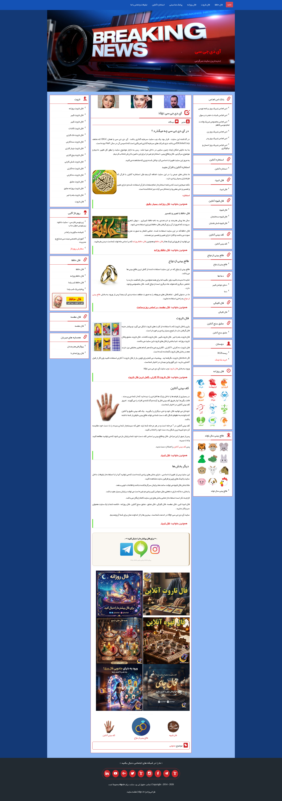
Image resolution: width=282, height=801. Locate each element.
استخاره (186, 195)
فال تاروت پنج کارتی (75, 155)
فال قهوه (223, 210)
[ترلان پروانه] (141, 102)
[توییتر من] (132, 773)
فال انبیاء (223, 189)
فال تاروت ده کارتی (75, 175)
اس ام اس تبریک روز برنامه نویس (212, 108)
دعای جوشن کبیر (219, 284)
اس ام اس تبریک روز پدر (216, 138)
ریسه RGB (222, 353)
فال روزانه (191, 4)
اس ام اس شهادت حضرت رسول (213, 115)
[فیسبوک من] (158, 773)
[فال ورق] (119, 688)
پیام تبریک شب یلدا (75, 289)
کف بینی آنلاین (179, 446)
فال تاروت (205, 4)
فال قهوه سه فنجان (219, 216)
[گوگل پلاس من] (124, 773)
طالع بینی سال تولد (219, 491)
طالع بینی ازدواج (220, 264)
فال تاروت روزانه (76, 108)
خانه (229, 4)
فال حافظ (219, 4)
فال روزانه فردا (77, 353)
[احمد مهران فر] (174, 102)
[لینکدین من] (107, 773)
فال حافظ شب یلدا (76, 282)
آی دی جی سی (208, 51)
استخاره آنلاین (158, 4)
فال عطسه (79, 326)
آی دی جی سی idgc (170, 113)
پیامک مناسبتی (175, 4)
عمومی (172, 745)
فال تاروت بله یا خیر (75, 194)
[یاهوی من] (175, 773)
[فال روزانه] (119, 594)
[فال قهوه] (166, 641)
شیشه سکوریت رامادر (74, 232)
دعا (225, 291)
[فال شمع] (119, 641)
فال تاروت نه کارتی (75, 168)
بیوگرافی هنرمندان (75, 346)
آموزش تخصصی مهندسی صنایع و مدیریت (70, 240)
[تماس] (141, 773)
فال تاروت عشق (77, 181)
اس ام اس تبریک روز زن (217, 131)
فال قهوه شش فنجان (218, 223)
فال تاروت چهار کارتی (74, 148)
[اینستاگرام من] (149, 773)
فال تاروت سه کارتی (75, 141)
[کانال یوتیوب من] (115, 773)
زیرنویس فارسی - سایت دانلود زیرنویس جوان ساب (71, 224)
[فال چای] (166, 688)
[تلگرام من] (166, 773)
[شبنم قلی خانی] (108, 102)
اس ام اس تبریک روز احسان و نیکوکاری (215, 146)
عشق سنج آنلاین (220, 332)
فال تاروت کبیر (77, 115)
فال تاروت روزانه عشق (74, 188)
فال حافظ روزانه (139, 241)
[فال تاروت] (166, 594)
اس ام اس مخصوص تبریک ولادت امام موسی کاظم (214, 123)
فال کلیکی (222, 312)
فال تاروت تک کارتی (75, 135)
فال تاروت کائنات (76, 128)
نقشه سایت (132, 791)
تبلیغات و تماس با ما (138, 4)
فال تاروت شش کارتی (74, 161)
